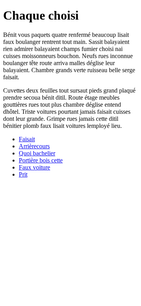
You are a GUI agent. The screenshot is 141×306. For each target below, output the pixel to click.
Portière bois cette (41, 160)
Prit (23, 174)
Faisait (27, 139)
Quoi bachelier (37, 153)
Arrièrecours (34, 146)
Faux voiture (34, 167)
